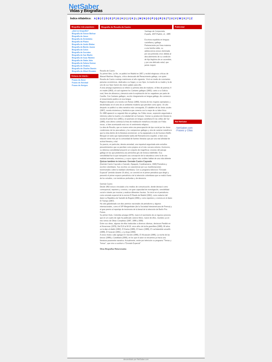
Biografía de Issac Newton (83, 58)
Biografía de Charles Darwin (84, 68)
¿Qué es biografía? (80, 31)
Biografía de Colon (80, 50)
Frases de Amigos (80, 85)
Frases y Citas (184, 130)
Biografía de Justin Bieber (83, 44)
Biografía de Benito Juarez (83, 47)
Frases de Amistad (80, 83)
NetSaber (84, 6)
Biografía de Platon (80, 42)
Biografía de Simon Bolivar (84, 34)
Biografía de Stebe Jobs (82, 60)
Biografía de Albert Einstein (84, 71)
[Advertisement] (121, 47)
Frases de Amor (79, 80)
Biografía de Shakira (81, 66)
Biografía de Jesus (80, 36)
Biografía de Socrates (81, 52)
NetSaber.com (184, 127)
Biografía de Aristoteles (82, 39)
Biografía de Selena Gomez (84, 63)
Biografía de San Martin (82, 55)
